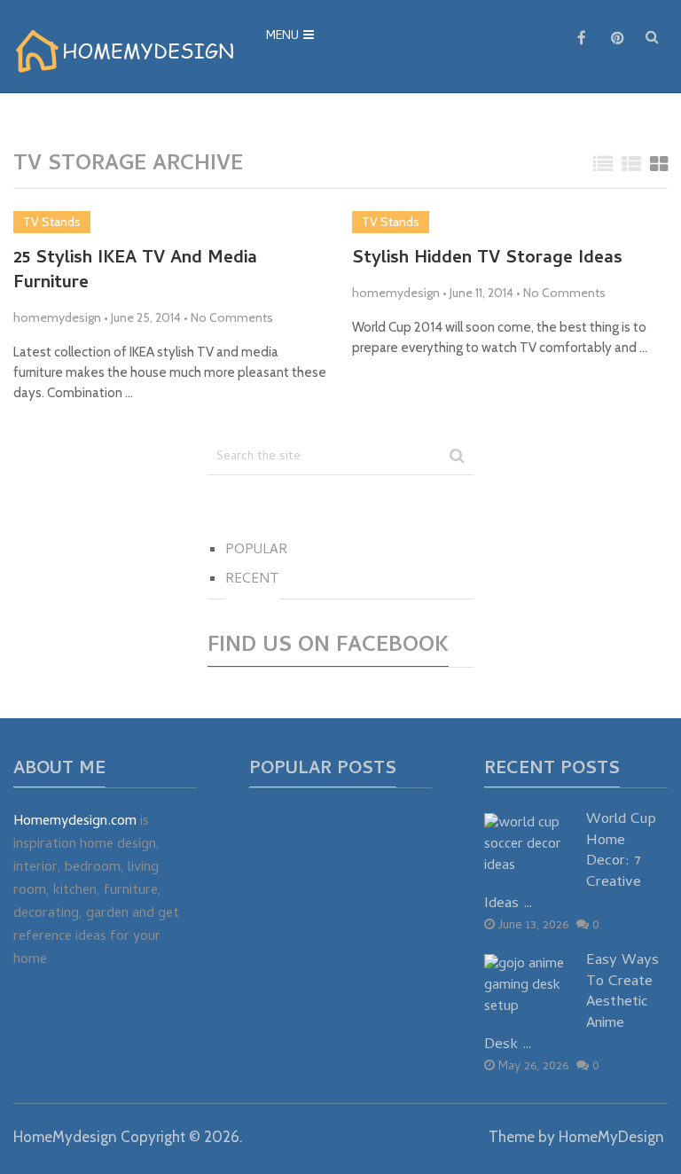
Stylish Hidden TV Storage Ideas (487, 259)
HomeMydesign (65, 1137)
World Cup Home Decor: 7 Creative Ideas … (570, 863)
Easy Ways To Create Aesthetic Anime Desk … (571, 1004)
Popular (256, 550)
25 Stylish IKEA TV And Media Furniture (135, 272)
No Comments (232, 317)
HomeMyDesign (611, 1137)
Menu (282, 37)
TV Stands (52, 222)
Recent (252, 579)
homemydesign (57, 317)
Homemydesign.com (75, 822)
